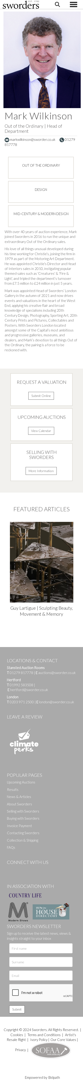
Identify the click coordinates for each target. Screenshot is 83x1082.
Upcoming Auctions (21, 782)
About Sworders (19, 804)
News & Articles (19, 797)
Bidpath (54, 1077)
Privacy (20, 1050)
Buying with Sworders (23, 818)
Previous (5, 555)
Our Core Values (63, 1040)
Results (12, 789)
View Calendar (41, 431)
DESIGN (41, 189)
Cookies (16, 1035)
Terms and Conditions (44, 1035)
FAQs (11, 847)
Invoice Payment (19, 826)
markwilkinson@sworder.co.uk (32, 139)
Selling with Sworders (23, 811)
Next (77, 555)
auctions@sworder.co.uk (56, 673)
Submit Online (41, 396)
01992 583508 (21, 685)
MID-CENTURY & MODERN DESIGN (41, 214)
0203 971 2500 (22, 702)
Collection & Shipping (22, 840)
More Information (41, 471)
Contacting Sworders (23, 833)
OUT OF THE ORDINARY (41, 165)
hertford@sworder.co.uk (29, 690)
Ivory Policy (38, 1040)
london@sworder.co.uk (55, 702)
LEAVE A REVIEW (24, 716)
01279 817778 (21, 673)
